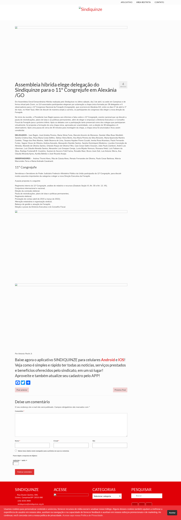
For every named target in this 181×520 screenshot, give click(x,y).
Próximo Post (120, 390)
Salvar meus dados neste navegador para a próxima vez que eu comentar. (43, 451)
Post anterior (22, 390)
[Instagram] (149, 504)
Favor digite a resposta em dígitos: (25, 455)
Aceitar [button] (172, 513)
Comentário (19, 411)
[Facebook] (135, 504)
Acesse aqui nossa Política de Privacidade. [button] (83, 515)
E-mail (56, 441)
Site (93, 441)
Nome (17, 441)
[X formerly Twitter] (142, 504)
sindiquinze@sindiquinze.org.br (30, 504)
